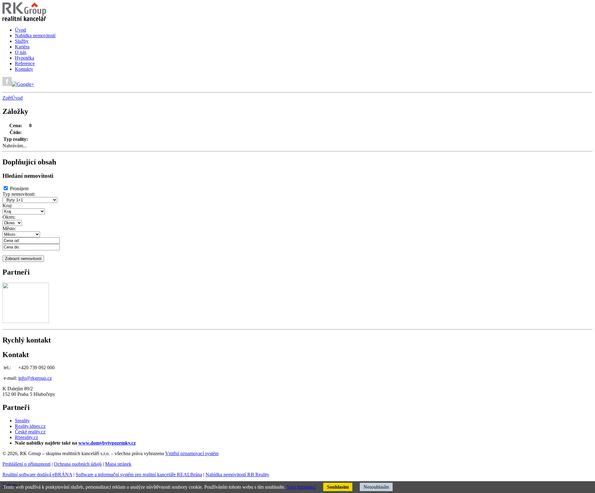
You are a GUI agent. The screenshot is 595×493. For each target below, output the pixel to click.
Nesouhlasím (376, 487)
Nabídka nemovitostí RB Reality (237, 474)
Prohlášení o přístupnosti (26, 464)
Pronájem (19, 188)
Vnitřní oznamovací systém (191, 453)
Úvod (17, 98)
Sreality (22, 420)
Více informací (301, 487)
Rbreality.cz (26, 437)
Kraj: (7, 205)
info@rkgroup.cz (35, 378)
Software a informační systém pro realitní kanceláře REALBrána (139, 474)
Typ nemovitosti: (18, 194)
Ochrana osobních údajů (78, 464)
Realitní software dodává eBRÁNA (37, 474)
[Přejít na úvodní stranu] (24, 19)
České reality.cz (30, 431)
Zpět (6, 98)
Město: (9, 228)
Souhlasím (338, 487)
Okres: (8, 217)
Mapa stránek (118, 464)
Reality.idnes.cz (30, 426)
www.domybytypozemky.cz (107, 443)
